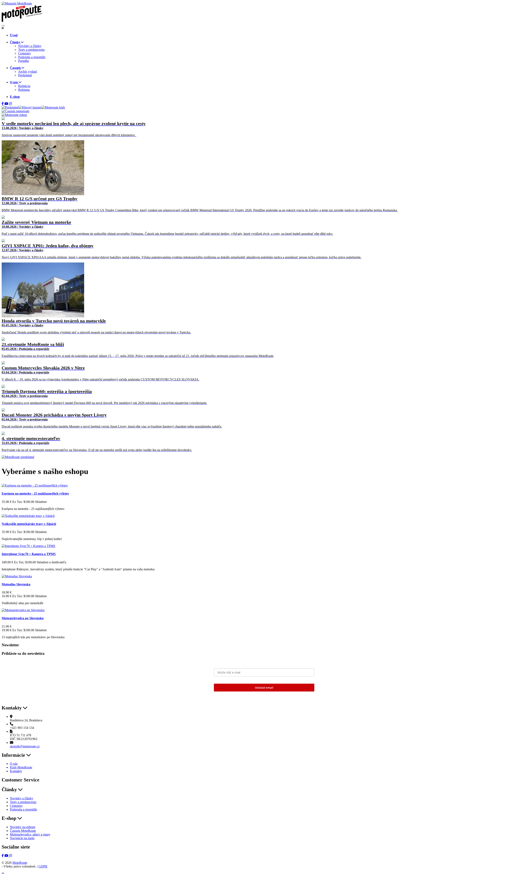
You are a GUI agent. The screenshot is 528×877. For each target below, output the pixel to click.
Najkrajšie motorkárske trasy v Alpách (29, 524)
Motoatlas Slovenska (16, 584)
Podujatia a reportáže (31, 57)
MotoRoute (19, 862)
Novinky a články (29, 46)
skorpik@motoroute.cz (25, 746)
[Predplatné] (10, 107)
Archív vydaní (27, 71)
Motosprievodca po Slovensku (23, 618)
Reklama (24, 89)
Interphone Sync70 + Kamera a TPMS (29, 554)
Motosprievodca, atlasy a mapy (30, 834)
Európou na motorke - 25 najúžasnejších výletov (35, 493)
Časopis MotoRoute (23, 830)
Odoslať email (264, 687)
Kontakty (16, 771)
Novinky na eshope (22, 827)
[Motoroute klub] (53, 107)
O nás (14, 763)
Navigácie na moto (22, 838)
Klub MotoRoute (21, 767)
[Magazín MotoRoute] (17, 3)
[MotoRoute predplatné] (18, 457)
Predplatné (25, 75)
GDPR (42, 866)
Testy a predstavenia (31, 49)
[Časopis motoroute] (15, 111)
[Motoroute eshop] (14, 115)
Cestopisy (24, 53)
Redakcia (24, 86)
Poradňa (23, 61)
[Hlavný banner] (30, 107)
